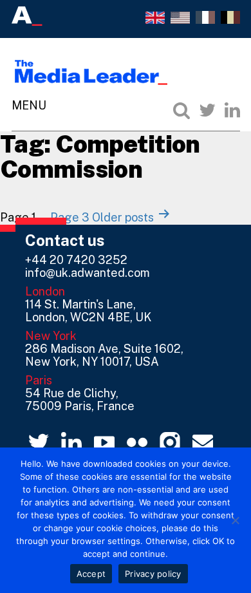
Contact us (65, 240)
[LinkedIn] (232, 110)
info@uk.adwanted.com (87, 272)
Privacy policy (153, 574)
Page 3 (69, 217)
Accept (91, 574)
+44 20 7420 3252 (76, 260)
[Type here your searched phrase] (181, 110)
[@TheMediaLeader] (207, 110)
